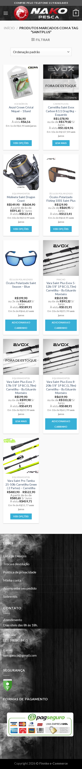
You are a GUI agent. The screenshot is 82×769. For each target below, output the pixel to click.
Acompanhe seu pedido (20, 588)
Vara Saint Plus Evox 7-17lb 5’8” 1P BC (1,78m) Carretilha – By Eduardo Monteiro (21, 387)
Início (9, 28)
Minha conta (12, 580)
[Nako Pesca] (40, 13)
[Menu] (5, 13)
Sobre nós (10, 596)
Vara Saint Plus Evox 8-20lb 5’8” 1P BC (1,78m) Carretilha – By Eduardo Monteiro (61, 387)
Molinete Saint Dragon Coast (21, 199)
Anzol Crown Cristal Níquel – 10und (21, 109)
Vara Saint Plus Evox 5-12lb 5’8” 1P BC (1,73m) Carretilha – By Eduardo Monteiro (61, 288)
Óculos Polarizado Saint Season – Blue (21, 284)
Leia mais (61, 143)
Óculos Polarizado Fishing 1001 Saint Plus (60, 199)
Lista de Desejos (14, 556)
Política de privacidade (19, 572)
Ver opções (21, 143)
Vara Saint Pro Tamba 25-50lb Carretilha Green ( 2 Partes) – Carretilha (21, 484)
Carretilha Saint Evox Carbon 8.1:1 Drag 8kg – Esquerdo (61, 111)
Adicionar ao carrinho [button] (21, 325)
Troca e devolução (16, 564)
